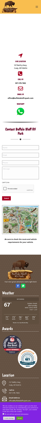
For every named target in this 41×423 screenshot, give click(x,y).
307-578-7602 (20, 83)
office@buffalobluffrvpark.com (20, 98)
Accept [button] (20, 418)
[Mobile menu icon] (37, 7)
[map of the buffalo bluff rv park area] (20, 219)
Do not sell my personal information (16, 414)
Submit (6, 198)
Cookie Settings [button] (9, 418)
